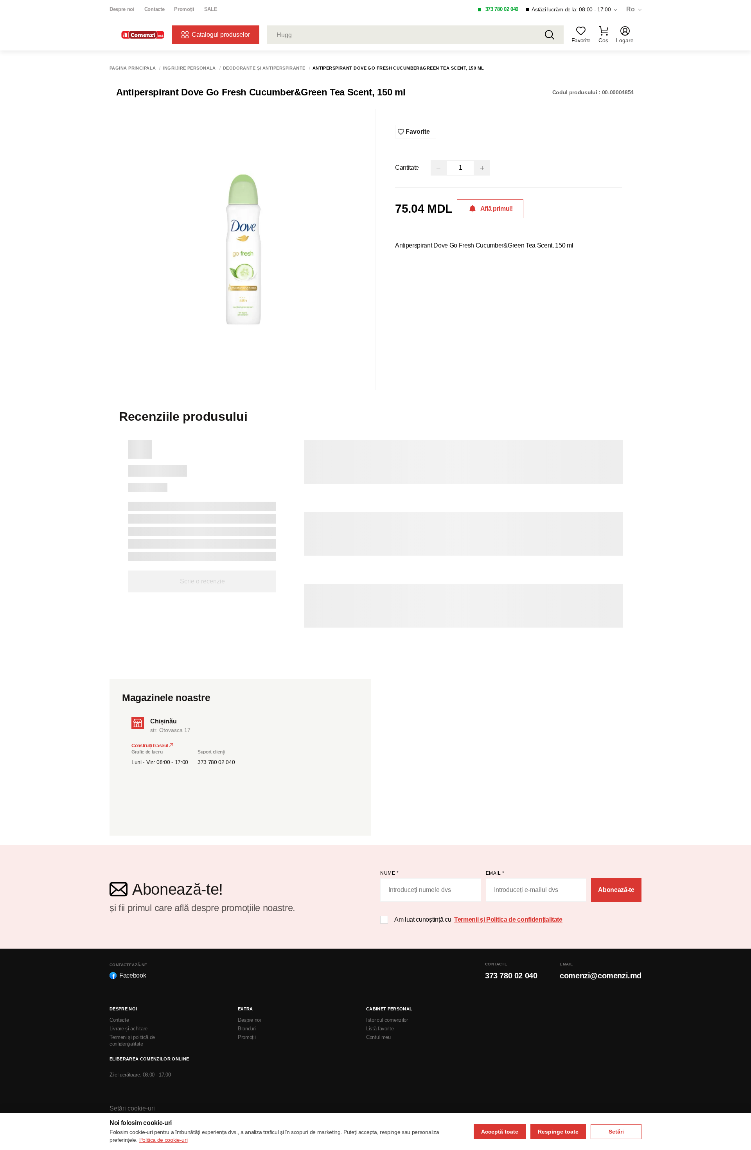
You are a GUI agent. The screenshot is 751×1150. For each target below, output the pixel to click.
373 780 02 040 (502, 9)
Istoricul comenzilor (387, 1020)
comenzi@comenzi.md (600, 975)
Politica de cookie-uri (163, 1140)
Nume (389, 873)
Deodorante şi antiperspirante (264, 68)
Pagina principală (133, 68)
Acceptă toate (499, 1131)
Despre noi (122, 9)
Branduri (246, 1029)
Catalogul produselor (221, 34)
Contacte (154, 9)
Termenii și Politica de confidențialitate (508, 919)
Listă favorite (380, 1029)
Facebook (132, 975)
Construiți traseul (150, 745)
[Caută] (549, 34)
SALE (210, 9)
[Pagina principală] (142, 35)
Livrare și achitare (128, 1029)
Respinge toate (558, 1131)
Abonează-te (616, 889)
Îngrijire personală (189, 68)
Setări (616, 1131)
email (495, 873)
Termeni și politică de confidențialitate (132, 1040)
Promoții (184, 9)
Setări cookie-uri (132, 1108)
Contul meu (378, 1037)
